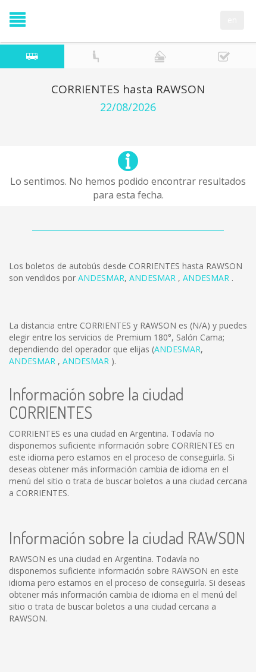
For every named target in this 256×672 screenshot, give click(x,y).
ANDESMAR (101, 277)
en (232, 20)
